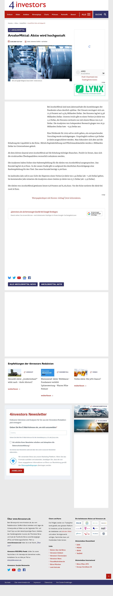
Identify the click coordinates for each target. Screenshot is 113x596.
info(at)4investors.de (14, 560)
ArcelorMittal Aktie (51, 284)
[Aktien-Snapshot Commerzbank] (103, 523)
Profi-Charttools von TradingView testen (90, 78)
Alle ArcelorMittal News (23, 284)
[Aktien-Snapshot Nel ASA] (103, 528)
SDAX (79, 550)
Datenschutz (48, 582)
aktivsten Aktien (66, 531)
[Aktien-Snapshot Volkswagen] (103, 533)
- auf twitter (43, 42)
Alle (84, 14)
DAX (78, 545)
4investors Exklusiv (56, 553)
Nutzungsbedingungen (29, 465)
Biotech (73, 14)
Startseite (7, 582)
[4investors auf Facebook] (29, 277)
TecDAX (79, 553)
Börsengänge (36, 14)
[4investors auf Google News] (24, 278)
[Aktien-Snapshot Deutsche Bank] (78, 528)
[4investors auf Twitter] (14, 277)
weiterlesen (13, 388)
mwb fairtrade (55, 567)
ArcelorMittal (23, 23)
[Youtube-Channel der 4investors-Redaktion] (19, 278)
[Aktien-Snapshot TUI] (87, 533)
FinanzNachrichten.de (57, 561)
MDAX (79, 547)
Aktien (18, 14)
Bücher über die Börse (58, 550)
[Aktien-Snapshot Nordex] (78, 533)
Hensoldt (29, 372)
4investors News (55, 558)
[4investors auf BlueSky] (9, 277)
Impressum (37, 582)
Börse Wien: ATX (83, 564)
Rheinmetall (63, 372)
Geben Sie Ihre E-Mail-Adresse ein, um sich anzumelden (33, 427)
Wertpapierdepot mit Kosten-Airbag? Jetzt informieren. (56, 198)
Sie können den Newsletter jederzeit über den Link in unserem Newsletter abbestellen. (33, 451)
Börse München (55, 564)
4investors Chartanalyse (58, 555)
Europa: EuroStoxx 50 (84, 567)
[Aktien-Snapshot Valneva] (95, 533)
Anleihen (26, 14)
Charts (46, 14)
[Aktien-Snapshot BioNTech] (95, 523)
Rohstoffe (64, 14)
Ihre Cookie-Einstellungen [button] (64, 582)
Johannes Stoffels (35, 42)
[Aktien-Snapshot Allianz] (78, 523)
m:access (55, 14)
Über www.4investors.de (22, 582)
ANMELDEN (17, 471)
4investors (10, 23)
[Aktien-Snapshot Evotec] (95, 528)
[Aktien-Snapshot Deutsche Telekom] (87, 528)
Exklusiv (10, 14)
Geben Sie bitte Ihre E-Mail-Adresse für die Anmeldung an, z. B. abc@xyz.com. (34, 437)
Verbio (94, 372)
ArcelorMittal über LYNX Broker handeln (89, 94)
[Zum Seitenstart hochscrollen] (108, 576)
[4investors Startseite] (27, 5)
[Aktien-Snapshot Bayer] (87, 523)
